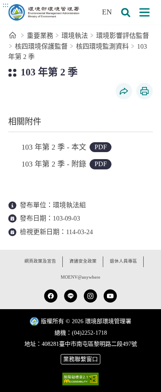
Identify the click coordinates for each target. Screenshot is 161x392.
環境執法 (75, 35)
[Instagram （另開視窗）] (90, 296)
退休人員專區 (123, 261)
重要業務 (40, 35)
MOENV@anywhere (80, 277)
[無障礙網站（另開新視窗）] (80, 379)
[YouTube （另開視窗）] (110, 296)
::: (5, 4)
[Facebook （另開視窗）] (50, 296)
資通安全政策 (83, 261)
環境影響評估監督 (122, 35)
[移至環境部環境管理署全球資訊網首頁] (43, 12)
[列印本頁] (144, 91)
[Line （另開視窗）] (70, 296)
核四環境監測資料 (102, 46)
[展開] (144, 12)
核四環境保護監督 (41, 46)
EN (107, 12)
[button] (125, 12)
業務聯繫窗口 (80, 359)
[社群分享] (124, 91)
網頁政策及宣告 (40, 261)
